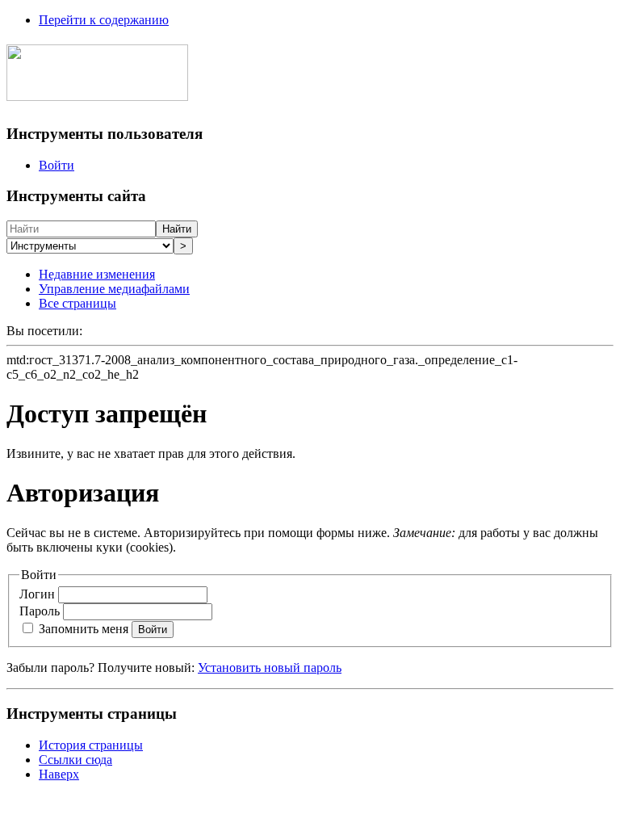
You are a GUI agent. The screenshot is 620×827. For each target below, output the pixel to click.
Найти (176, 229)
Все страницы (77, 303)
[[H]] (97, 92)
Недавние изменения (97, 274)
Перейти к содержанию (104, 20)
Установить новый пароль (269, 667)
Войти (56, 165)
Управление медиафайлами (114, 289)
